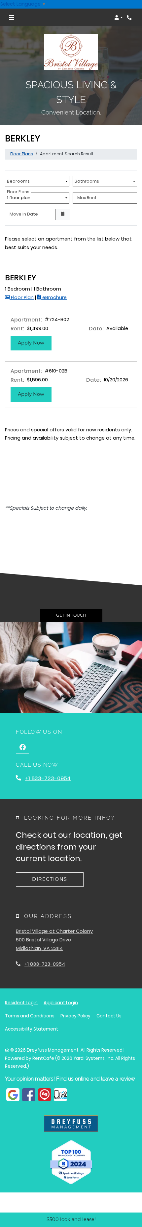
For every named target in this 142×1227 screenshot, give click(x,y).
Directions (49, 879)
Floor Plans (21, 154)
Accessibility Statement (31, 1029)
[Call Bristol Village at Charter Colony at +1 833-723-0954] (130, 17)
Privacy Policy (75, 1015)
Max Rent (87, 197)
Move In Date (24, 214)
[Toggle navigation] (11, 17)
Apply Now (35, 343)
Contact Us (109, 1016)
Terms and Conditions (29, 1015)
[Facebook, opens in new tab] (22, 747)
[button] (119, 17)
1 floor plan (19, 196)
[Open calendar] (62, 214)
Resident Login (21, 1002)
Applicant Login (61, 1002)
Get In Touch (71, 615)
